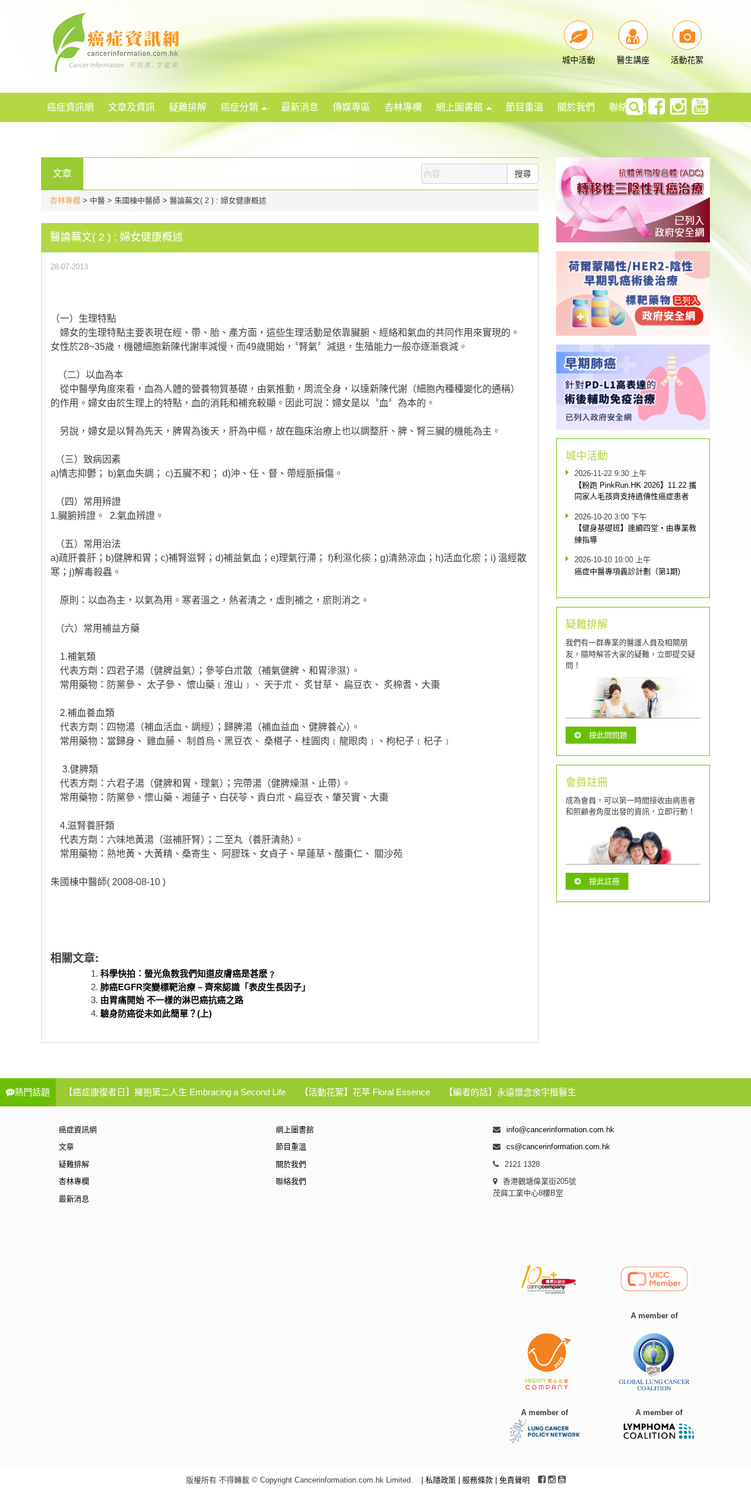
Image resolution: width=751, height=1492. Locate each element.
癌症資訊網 (70, 107)
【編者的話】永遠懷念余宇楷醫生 (510, 1092)
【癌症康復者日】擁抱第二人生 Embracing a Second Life (175, 1092)
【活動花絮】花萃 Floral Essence (365, 1092)
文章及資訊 (131, 107)
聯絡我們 (291, 1181)
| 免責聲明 (512, 1480)
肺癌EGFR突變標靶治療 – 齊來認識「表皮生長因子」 (205, 987)
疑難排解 (188, 107)
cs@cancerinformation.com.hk (558, 1146)
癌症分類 (239, 107)
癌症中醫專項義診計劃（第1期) (627, 571)
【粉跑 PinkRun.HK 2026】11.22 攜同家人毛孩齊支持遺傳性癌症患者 (635, 491)
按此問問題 (608, 735)
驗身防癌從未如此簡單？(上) (156, 1013)
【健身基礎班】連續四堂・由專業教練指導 (635, 534)
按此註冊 (604, 881)
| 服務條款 (476, 1480)
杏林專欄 (403, 107)
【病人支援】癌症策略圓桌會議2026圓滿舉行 (94, 1120)
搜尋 (523, 173)
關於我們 (576, 107)
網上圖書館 (459, 107)
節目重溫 (524, 107)
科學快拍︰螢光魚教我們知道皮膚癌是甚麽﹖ (188, 973)
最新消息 (300, 107)
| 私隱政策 (439, 1480)
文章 (66, 1146)
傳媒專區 (351, 107)
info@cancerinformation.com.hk (560, 1129)
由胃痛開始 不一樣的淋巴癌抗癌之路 (171, 1000)
